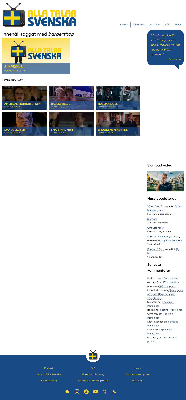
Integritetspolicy (49, 380)
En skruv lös (175, 59)
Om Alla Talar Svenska (48, 374)
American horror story (22, 104)
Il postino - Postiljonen (170, 309)
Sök (167, 24)
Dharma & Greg (155, 249)
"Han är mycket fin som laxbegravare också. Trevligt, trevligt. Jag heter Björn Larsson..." (165, 45)
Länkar (137, 368)
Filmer (124, 24)
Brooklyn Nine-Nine (113, 129)
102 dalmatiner (171, 282)
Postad (14, 70)
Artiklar (154, 24)
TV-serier (139, 24)
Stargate (152, 218)
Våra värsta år (155, 206)
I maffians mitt (62, 129)
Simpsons (13, 66)
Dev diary (137, 380)
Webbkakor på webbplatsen (92, 380)
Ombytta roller (155, 227)
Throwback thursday (93, 374)
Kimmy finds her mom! (170, 240)
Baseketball (60, 104)
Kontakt (48, 368)
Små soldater (14, 129)
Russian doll (108, 104)
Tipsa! (178, 24)
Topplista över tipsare (137, 374)
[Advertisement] (165, 115)
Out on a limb (171, 278)
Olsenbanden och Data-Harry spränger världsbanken (165, 294)
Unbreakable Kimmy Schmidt (163, 236)
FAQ (93, 368)
